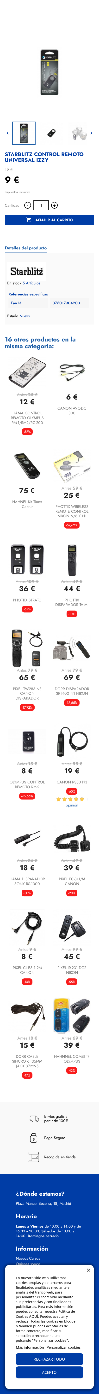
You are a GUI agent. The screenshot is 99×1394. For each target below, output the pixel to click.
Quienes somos (28, 1264)
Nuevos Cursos (28, 1258)
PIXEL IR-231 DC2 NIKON (71, 970)
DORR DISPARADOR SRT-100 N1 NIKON (72, 691)
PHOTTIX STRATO (27, 600)
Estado (12, 316)
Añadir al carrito (49, 220)
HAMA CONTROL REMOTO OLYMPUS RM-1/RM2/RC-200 (27, 417)
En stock (14, 283)
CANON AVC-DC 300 (71, 411)
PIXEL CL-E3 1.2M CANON (27, 970)
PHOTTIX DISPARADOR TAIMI (71, 602)
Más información (30, 1347)
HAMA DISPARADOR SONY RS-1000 (27, 881)
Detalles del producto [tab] (26, 248)
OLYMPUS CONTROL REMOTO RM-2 (27, 784)
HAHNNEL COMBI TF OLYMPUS (72, 1059)
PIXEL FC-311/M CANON (72, 881)
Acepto (49, 1372)
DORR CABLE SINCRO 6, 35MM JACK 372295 (27, 1061)
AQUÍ (33, 1316)
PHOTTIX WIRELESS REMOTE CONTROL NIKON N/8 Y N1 (72, 511)
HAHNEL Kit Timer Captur (27, 504)
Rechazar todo (49, 1359)
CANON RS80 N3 (72, 782)
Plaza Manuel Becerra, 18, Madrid (43, 1203)
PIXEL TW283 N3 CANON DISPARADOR (27, 693)
